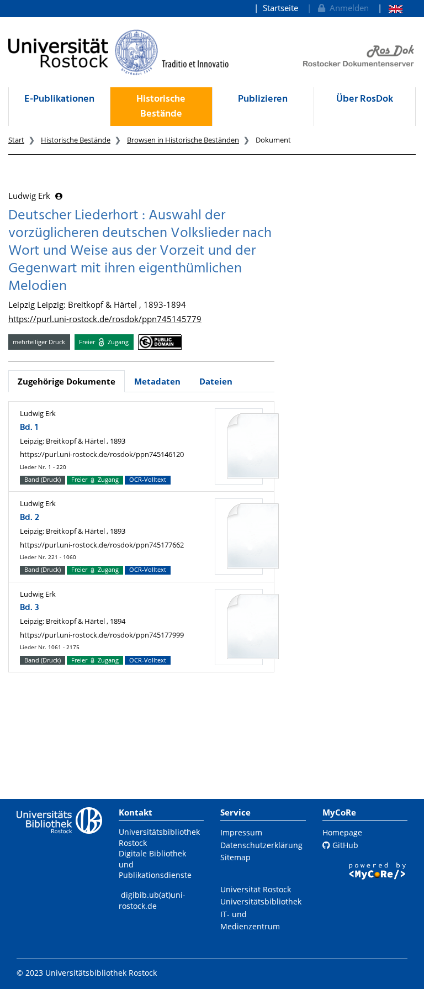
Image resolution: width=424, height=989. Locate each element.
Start (16, 140)
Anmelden (347, 7)
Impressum (241, 832)
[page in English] (390, 8)
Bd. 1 (29, 427)
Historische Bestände (161, 106)
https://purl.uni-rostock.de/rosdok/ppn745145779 (105, 318)
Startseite (280, 7)
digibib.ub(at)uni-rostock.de (152, 900)
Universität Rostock (255, 889)
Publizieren (263, 99)
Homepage (342, 832)
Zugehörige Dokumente (66, 381)
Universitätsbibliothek (260, 901)
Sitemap (235, 857)
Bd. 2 (29, 518)
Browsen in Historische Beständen (183, 140)
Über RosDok (364, 99)
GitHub (344, 845)
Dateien (215, 381)
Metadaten (157, 381)
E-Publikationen (59, 99)
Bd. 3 (29, 608)
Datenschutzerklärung (261, 845)
